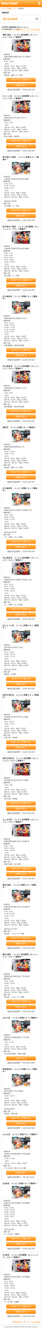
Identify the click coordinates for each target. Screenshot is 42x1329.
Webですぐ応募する (21, 80)
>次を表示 (36, 29)
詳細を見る (21, 85)
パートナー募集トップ (8, 8)
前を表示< (20, 29)
